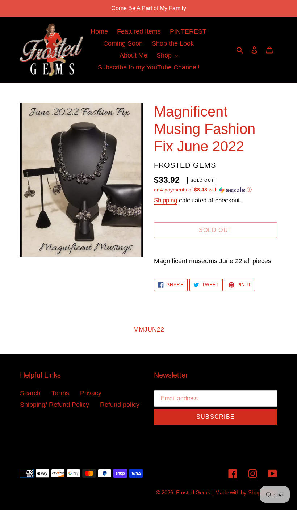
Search (30, 393)
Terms (60, 393)
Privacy (90, 393)
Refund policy (119, 404)
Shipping (165, 200)
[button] (203, 189)
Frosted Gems (193, 492)
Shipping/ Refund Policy (54, 404)
